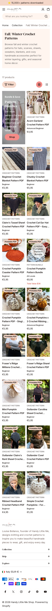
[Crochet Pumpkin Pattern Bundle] (38, 250)
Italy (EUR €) (12, 571)
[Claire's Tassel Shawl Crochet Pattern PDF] (13, 204)
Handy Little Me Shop (22, 602)
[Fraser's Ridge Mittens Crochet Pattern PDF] (13, 345)
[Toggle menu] (3, 9)
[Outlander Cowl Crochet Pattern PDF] (38, 437)
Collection (17, 25)
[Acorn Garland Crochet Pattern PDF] (38, 102)
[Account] (43, 9)
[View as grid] (39, 84)
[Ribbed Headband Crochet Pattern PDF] (13, 482)
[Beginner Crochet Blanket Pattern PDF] (13, 158)
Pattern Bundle (35, 265)
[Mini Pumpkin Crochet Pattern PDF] (13, 391)
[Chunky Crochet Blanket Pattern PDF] (38, 158)
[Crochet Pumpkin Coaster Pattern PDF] (13, 250)
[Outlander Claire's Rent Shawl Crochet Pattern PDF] (13, 437)
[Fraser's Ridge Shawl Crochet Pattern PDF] (38, 345)
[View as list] (46, 84)
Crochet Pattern (35, 117)
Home (5, 25)
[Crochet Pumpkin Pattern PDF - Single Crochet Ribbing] (13, 299)
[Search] (46, 16)
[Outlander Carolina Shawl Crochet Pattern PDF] (38, 391)
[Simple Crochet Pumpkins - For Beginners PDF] (38, 482)
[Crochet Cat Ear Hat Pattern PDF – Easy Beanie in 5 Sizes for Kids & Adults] (38, 204)
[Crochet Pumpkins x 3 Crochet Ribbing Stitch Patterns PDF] (38, 299)
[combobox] (26, 16)
